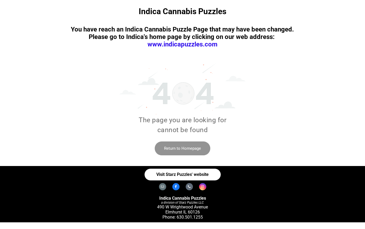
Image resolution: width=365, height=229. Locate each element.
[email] (162, 187)
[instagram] (202, 187)
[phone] (189, 187)
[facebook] (176, 187)
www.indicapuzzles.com (182, 44)
